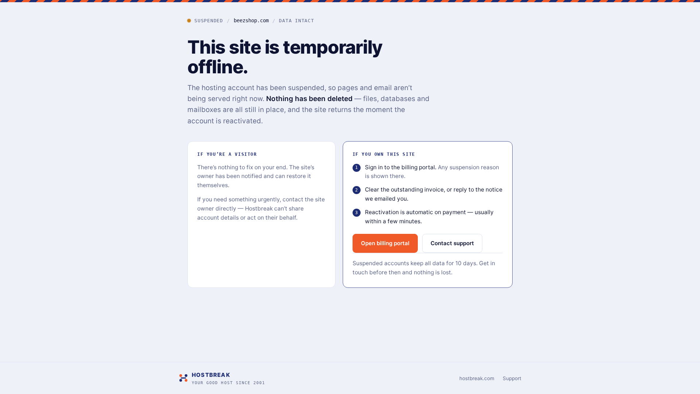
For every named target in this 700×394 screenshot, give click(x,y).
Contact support (452, 243)
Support (512, 378)
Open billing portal (385, 243)
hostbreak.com (476, 378)
